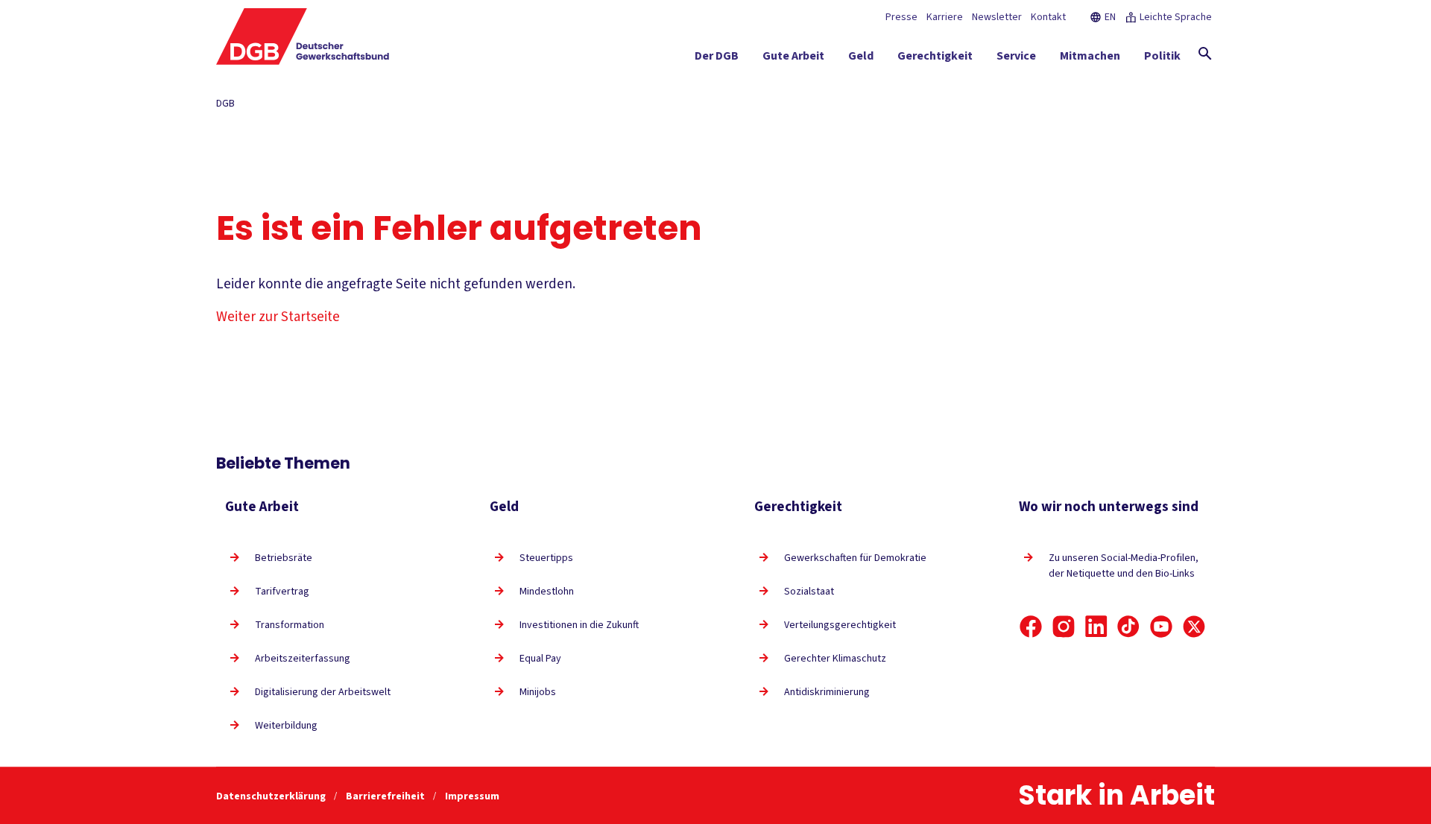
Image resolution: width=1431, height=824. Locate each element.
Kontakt (1048, 17)
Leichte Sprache (1176, 17)
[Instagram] (1063, 626)
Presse (901, 17)
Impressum (472, 796)
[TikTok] (1128, 626)
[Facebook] (1031, 626)
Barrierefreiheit (386, 796)
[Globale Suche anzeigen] (1205, 53)
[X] (1194, 626)
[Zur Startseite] (303, 36)
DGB (225, 103)
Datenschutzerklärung (272, 796)
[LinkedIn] (1096, 626)
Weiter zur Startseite (278, 317)
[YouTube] (1161, 626)
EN (1110, 17)
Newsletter (997, 17)
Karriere (944, 17)
